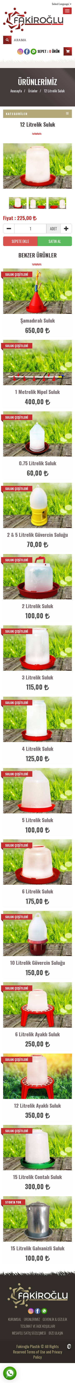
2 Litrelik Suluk (37, 606)
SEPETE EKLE (20, 241)
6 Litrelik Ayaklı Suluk (37, 1034)
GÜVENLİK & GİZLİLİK (55, 1319)
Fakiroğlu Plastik (28, 1346)
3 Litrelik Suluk (37, 677)
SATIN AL (55, 241)
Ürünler (33, 90)
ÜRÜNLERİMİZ (32, 1319)
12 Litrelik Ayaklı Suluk (37, 1105)
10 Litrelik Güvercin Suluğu (37, 962)
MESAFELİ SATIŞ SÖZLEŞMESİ (29, 1333)
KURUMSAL (14, 1319)
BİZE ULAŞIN (56, 1333)
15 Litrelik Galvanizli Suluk (37, 1248)
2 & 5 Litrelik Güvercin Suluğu (37, 534)
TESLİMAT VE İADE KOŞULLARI (37, 1326)
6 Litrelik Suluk (37, 891)
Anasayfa (16, 90)
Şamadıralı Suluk (37, 320)
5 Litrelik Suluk (37, 820)
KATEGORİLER (17, 113)
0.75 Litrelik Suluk (37, 463)
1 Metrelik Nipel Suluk (37, 391)
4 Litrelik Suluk (37, 748)
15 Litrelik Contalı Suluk (37, 1176)
